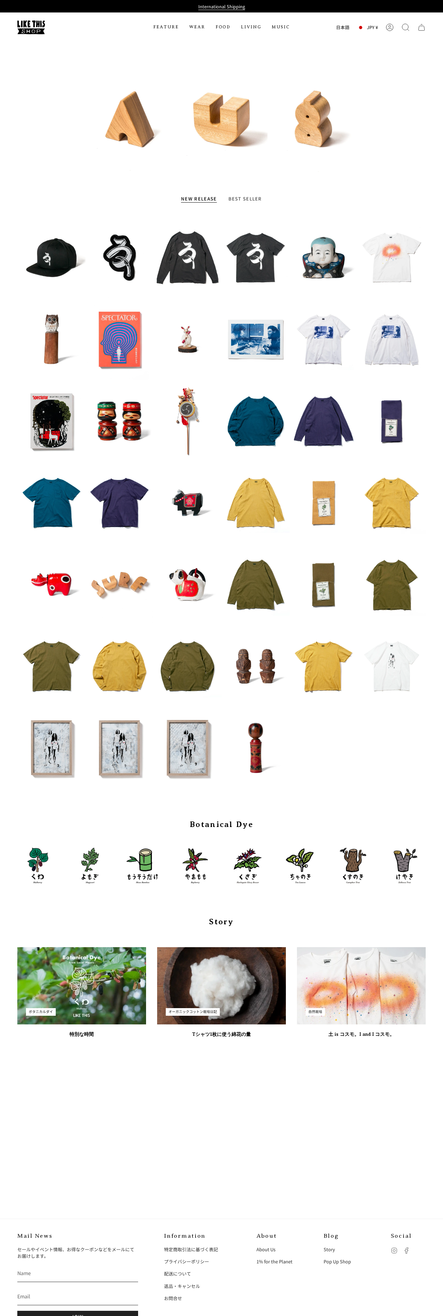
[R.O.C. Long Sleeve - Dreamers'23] (392, 339)
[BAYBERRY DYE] (195, 865)
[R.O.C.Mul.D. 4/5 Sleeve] (324, 421)
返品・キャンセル (182, 1286)
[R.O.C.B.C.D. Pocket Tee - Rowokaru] (256, 257)
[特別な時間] (81, 985)
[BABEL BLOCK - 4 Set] (119, 584)
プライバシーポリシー (186, 1261)
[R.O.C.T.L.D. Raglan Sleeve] (187, 666)
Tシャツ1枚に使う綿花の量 (221, 1034)
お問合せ (173, 1298)
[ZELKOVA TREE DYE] (405, 865)
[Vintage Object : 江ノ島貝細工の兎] (187, 339)
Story (329, 1249)
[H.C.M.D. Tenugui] (324, 502)
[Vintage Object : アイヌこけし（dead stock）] (119, 421)
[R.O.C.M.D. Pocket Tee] (392, 502)
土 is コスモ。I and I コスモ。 (361, 1034)
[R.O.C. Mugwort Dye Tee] (324, 666)
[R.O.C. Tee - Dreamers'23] (324, 339)
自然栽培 (315, 1011)
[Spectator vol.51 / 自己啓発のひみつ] (119, 339)
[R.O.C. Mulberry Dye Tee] (119, 502)
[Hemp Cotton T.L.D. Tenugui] (324, 584)
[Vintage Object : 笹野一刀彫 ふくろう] (51, 339)
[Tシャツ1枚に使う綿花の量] (221, 985)
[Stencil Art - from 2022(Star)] (119, 748)
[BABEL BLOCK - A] (129, 119)
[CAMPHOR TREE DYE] (353, 865)
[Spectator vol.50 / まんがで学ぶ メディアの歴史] (51, 421)
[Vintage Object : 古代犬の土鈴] (187, 584)
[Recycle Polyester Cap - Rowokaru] (51, 257)
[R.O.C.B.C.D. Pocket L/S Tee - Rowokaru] (187, 257)
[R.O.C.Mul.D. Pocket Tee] (51, 502)
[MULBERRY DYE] (37, 865)
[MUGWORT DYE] (90, 865)
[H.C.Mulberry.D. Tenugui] (392, 421)
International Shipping (221, 6)
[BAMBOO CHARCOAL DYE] (143, 865)
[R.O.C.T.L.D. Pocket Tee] (392, 584)
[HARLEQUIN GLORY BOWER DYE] (248, 865)
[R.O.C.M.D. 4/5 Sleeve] (256, 502)
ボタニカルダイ (41, 1011)
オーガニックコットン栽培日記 (193, 1011)
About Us (265, 1249)
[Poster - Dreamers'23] (256, 339)
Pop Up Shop (337, 1261)
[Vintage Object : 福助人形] (324, 257)
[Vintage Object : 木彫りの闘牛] (187, 502)
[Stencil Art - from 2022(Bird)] (187, 748)
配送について (177, 1273)
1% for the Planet (274, 1261)
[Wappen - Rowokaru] (119, 257)
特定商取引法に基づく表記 (191, 1249)
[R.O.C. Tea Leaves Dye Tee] (51, 666)
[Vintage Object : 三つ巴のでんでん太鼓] (187, 421)
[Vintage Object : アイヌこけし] (256, 666)
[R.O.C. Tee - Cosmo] (392, 257)
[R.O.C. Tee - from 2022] (392, 666)
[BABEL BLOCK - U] (221, 119)
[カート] (422, 27)
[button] (166, 27)
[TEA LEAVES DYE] (300, 865)
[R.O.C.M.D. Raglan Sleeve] (119, 666)
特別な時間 (82, 1034)
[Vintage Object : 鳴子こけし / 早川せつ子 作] (256, 748)
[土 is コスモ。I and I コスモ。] (361, 985)
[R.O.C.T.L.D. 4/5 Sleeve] (256, 584)
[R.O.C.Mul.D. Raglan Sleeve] (256, 421)
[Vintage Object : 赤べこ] (51, 584)
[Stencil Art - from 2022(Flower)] (51, 748)
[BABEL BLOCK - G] (313, 119)
